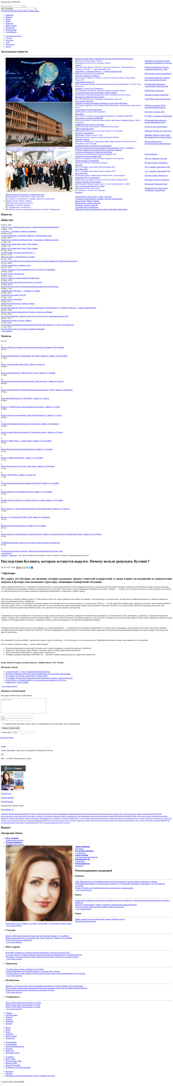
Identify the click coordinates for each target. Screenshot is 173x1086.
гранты (36, 818)
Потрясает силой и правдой (86, 205)
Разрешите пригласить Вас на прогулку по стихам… (22, 282)
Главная (4, 555)
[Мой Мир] (32, 567)
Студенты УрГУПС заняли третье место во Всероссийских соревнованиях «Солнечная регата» (44, 955)
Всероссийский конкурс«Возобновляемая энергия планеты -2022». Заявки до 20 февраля (36, 390)
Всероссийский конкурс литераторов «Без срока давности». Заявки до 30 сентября (34, 356)
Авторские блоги (13, 1053)
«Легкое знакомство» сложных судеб (15, 265)
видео (8, 42)
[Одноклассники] (22, 567)
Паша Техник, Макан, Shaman (87, 201)
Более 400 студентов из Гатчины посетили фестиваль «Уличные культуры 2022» (38, 953)
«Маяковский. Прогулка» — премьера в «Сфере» (20, 291)
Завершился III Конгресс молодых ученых (18, 303)
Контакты (10, 1071)
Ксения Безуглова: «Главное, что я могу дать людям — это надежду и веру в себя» (39, 923)
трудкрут (98, 820)
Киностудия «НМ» (13, 1065)
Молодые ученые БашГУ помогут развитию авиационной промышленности (106, 905)
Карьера (9, 17)
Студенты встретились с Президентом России (93, 152)
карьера (8, 47)
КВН (44, 820)
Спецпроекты (11, 32)
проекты (12, 818)
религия (87, 818)
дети (138, 816)
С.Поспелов (65, 820)
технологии (120, 820)
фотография (105, 820)
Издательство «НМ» (14, 1061)
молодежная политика (13, 36)
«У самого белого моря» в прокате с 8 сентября (25, 969)
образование (10, 44)
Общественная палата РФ (31, 822)
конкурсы (90, 814)
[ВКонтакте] (17, 567)
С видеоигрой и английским (86, 207)
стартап (142, 818)
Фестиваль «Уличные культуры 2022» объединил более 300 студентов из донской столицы (42, 957)
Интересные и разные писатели (88, 203)
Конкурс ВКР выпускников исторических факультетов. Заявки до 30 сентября (32, 347)
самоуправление (13, 820)
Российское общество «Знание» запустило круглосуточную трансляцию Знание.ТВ (34, 316)
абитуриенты (44, 818)
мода (115, 820)
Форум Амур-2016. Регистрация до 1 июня (23, 1005)
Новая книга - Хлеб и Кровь (17, 682)
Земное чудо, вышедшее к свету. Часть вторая (19, 244)
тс (61, 818)
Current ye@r (7, 732)
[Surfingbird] (29, 567)
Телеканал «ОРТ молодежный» (18, 1067)
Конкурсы (10, 1051)
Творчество (10, 28)
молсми (58, 820)
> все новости (6, 331)
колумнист (82, 848)
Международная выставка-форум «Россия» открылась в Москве (26, 312)
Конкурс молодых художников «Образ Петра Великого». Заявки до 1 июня (31, 415)
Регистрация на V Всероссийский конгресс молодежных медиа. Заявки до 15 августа (35, 509)
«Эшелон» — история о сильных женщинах (18, 231)
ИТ (169, 820)
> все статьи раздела (9, 686)
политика (105, 816)
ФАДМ (158, 814)
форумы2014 (127, 816)
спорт (33, 816)
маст (137, 818)
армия (22, 822)
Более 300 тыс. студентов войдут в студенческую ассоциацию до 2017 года (36, 680)
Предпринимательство (15, 1046)
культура (120, 816)
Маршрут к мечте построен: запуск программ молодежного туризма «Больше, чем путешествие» (44, 986)
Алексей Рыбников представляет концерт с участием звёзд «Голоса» (33, 971)
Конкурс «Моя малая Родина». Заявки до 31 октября (22, 458)
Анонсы (9, 1019)
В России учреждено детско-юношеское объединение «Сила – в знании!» (104, 148)
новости (4, 814)
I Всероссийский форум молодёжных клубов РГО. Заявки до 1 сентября (30, 483)
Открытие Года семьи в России (157, 61)
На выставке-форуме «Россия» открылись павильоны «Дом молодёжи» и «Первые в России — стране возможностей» (48, 308)
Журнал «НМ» (11, 1063)
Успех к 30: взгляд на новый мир (19, 940)
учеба (92, 820)
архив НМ (112, 816)
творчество (9, 40)
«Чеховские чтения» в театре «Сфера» (16, 320)
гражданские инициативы (98, 818)
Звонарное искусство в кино (156, 188)
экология (72, 820)
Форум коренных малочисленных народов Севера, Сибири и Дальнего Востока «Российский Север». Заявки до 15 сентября (51, 534)
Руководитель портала (15, 839)
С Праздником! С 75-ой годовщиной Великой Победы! (28, 672)
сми (2, 822)
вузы (84, 814)
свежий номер (33, 11)
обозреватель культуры (15, 843)
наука (29, 816)
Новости (9, 1017)
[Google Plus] (19, 567)
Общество (10, 1021)
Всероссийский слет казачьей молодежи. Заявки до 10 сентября (26, 492)
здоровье (48, 816)
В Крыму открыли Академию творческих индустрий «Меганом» (101, 103)
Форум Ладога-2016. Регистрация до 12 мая (23, 1003)
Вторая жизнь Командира (85, 921)
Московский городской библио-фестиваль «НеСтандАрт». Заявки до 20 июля (32, 381)
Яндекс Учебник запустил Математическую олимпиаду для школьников (104, 888)
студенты (9, 38)
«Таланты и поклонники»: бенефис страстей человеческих (99, 199)
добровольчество (129, 814)
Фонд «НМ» (11, 1059)
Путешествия (11, 30)
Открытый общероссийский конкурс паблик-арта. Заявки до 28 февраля (30, 424)
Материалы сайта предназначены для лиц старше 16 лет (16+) (30, 1076)
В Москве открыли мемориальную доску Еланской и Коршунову (101, 209)
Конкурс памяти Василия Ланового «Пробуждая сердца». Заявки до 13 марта (32, 432)
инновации (131, 818)
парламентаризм (129, 820)
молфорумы (151, 814)
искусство (67, 822)
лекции (27, 818)
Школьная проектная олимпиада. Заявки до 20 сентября (23, 526)
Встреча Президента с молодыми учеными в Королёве (23, 329)
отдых (82, 818)
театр (134, 816)
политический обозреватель (86, 856)
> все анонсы (6, 553)
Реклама (9, 1074)
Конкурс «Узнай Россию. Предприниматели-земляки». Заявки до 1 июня (30, 407)
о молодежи (82, 860)
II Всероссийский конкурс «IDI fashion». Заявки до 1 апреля (25, 398)
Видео (8, 1028)
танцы (126, 818)
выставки (111, 818)
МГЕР (62, 822)
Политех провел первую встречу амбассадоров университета (99, 907)
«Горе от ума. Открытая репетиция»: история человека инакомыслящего (30, 227)
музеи (136, 820)
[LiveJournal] (27, 567)
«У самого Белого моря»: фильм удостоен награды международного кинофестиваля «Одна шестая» (46, 973)
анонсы (49, 814)
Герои (8, 21)
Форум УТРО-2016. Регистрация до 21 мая (23, 1007)
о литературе (84, 852)
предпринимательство (86, 816)
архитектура (158, 818)
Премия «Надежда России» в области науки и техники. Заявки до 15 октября (32, 500)
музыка (143, 816)
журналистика (156, 816)
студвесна (66, 818)
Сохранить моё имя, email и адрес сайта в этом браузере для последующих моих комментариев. (42, 724)
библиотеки (38, 820)
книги (111, 820)
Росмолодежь (108, 814)
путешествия (80, 820)
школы (139, 814)
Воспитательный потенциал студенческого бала (25, 195)
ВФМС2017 (164, 820)
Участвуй (9, 23)
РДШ (41, 822)
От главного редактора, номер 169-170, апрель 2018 (26, 676)
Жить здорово (11, 26)
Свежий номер (12, 1015)
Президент (22, 820)
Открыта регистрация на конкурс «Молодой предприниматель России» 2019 (32, 551)
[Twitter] (24, 567)
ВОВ (71, 818)
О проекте (10, 1057)
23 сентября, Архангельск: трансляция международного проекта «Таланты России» (39, 678)
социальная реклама (9, 822)
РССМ (49, 820)
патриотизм (118, 814)
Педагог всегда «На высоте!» (12, 274)
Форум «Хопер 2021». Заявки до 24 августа (18, 475)
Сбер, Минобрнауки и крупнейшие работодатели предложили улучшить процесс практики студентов (116, 882)
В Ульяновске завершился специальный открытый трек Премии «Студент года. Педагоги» (37, 325)
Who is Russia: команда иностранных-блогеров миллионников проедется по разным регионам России (46, 988)
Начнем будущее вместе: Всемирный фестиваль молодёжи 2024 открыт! (104, 59)
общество (9, 15)
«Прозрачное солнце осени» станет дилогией (93, 197)
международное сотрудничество (13, 816)
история (98, 816)
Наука (8, 19)
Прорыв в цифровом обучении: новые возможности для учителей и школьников (38, 674)
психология (156, 820)
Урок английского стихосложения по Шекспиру (20, 278)
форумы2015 (19, 818)
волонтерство (72, 816)
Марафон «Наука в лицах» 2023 (157, 135)
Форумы (9, 1049)
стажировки (30, 820)
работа (121, 818)
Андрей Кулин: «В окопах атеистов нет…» (18, 253)
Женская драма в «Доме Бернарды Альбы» (18, 257)
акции (116, 818)
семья (53, 820)
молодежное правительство (51, 822)
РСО (170, 818)
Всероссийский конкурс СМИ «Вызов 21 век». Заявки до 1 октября (28, 373)
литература (40, 816)
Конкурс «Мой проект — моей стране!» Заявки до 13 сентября (26, 441)
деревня (87, 820)
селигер (165, 818)
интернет (4, 820)
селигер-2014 (149, 818)
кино (144, 814)
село (50, 818)
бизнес (148, 816)
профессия (56, 818)
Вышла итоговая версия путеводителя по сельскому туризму (30, 990)
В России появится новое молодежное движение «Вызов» (98, 150)
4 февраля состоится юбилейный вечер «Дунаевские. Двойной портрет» (30, 240)
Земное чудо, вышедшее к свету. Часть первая (19, 248)
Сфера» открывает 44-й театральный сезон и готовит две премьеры (28, 270)
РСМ (32, 818)
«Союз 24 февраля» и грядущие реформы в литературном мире (26, 236)
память (63, 816)
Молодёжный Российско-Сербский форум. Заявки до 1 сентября (27, 449)
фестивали (98, 814)
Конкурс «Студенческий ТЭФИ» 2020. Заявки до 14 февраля (25, 517)
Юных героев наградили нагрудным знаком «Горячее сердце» (100, 919)
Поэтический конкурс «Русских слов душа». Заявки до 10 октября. (28, 466)
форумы (78, 814)
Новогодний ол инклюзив (11, 299)
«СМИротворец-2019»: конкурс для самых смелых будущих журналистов (30, 543)
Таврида (76, 818)
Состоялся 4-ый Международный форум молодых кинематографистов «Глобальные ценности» (39, 261)
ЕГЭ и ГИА (149, 820)
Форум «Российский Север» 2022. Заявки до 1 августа (23, 364)
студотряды (142, 820)
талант (18, 822)
